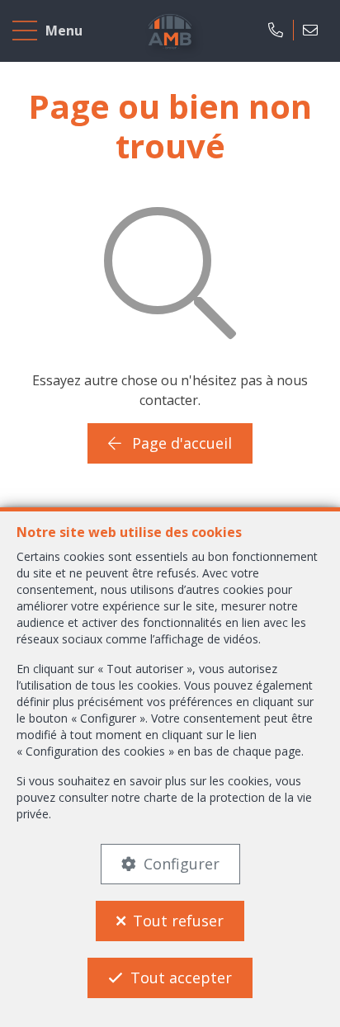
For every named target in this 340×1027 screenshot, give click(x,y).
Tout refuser (178, 920)
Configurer (182, 864)
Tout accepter (181, 977)
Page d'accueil (180, 443)
